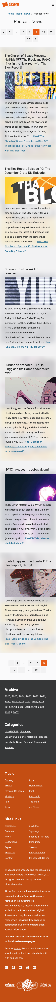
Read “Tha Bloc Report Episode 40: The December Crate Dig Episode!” (26, 246)
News (19, 742)
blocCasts (10, 826)
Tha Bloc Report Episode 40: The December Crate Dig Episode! (27, 170)
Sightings (34, 831)
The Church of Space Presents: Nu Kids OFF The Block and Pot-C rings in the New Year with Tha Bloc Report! (27, 61)
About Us (10, 852)
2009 (41, 706)
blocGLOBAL (11, 731)
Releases (39, 742)
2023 (28, 696)
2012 (21, 706)
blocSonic (25, 731)
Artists (8, 785)
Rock (7, 807)
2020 (7, 701)
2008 (7, 712)
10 (43, 32)
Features (9, 831)
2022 (35, 696)
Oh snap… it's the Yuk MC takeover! (21, 271)
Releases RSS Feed (39, 858)
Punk (31, 791)
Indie (31, 780)
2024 (21, 696)
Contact (9, 858)
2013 (14, 706)
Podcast (28, 742)
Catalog (9, 780)
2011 (27, 706)
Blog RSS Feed (37, 852)
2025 (14, 696)
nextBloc (34, 826)
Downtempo (36, 785)
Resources (34, 841)
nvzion (17, 948)
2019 (14, 701)
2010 (34, 706)
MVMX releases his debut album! (27, 469)
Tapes (8, 847)
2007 (16, 712)
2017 (27, 701)
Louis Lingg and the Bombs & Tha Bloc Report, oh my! (28, 563)
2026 (7, 696)
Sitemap (33, 847)
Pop (7, 801)
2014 (7, 706)
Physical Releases (14, 791)
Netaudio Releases (37, 736)
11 (51, 32)
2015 (41, 701)
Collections (11, 841)
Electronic (34, 796)
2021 (42, 696)
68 (28, 38)
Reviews (9, 747)
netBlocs (33, 807)
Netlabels (10, 742)
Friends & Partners (39, 836)
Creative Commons (15, 736)
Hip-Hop (9, 796)
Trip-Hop (34, 801)
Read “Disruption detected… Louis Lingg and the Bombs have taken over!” (26, 446)
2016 (34, 701)
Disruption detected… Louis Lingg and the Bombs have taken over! (27, 369)
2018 (21, 701)
